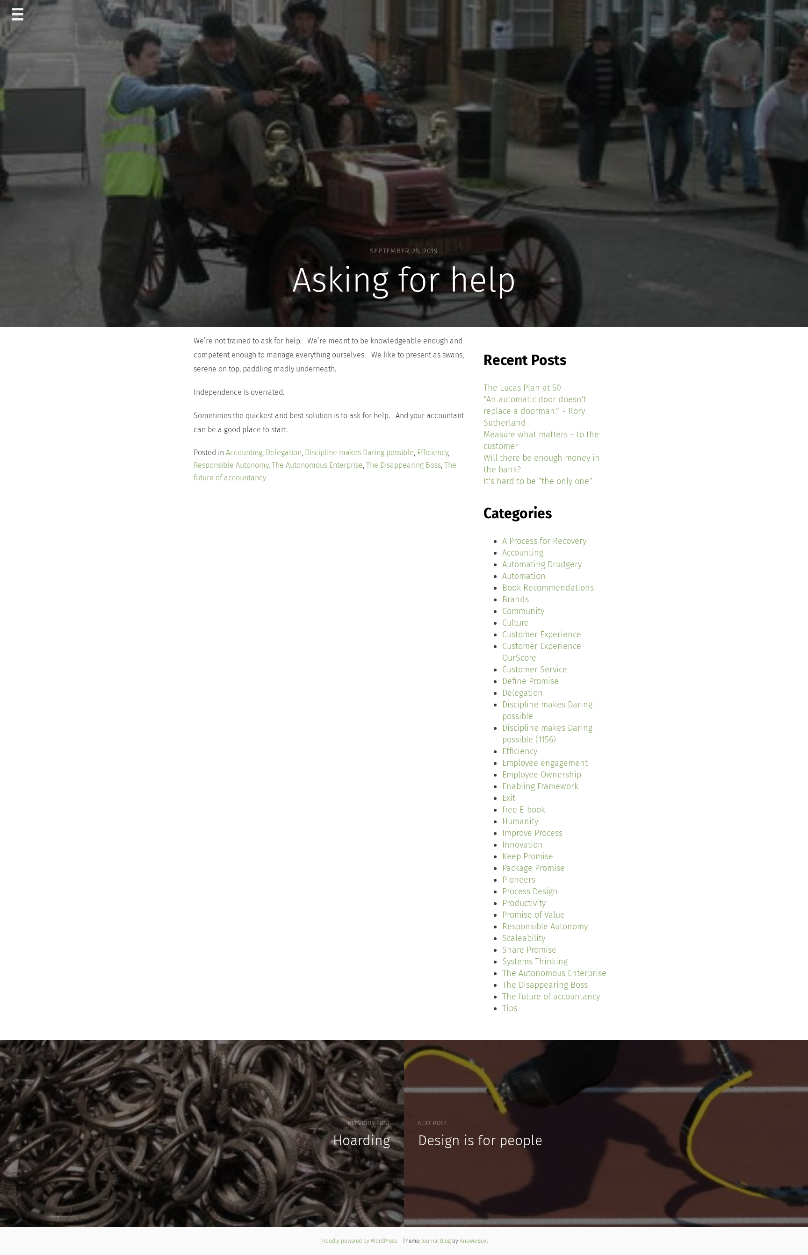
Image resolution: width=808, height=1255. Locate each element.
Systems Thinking (535, 961)
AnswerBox (473, 1241)
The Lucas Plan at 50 (522, 388)
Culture (515, 623)
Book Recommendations (548, 588)
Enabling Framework (540, 786)
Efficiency (432, 452)
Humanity (520, 821)
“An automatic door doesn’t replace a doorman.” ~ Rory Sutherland (534, 411)
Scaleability (523, 938)
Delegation (284, 452)
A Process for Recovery (544, 541)
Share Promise (529, 950)
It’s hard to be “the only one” (537, 481)
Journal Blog (436, 1241)
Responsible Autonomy (231, 465)
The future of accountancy (551, 996)
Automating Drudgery (542, 564)
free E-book (523, 810)
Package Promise (533, 868)
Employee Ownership (541, 775)
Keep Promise (527, 856)
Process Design (530, 891)
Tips (509, 1008)
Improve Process (532, 833)
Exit (508, 798)
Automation (524, 576)
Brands (515, 599)
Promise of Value (533, 915)
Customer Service (534, 669)
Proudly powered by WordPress (359, 1241)
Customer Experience (541, 634)
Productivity (524, 903)
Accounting (244, 452)
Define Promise (530, 681)
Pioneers (518, 880)
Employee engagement (545, 763)
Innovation (522, 845)
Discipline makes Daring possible (359, 452)
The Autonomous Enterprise (317, 465)
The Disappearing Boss (403, 465)
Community (523, 611)
